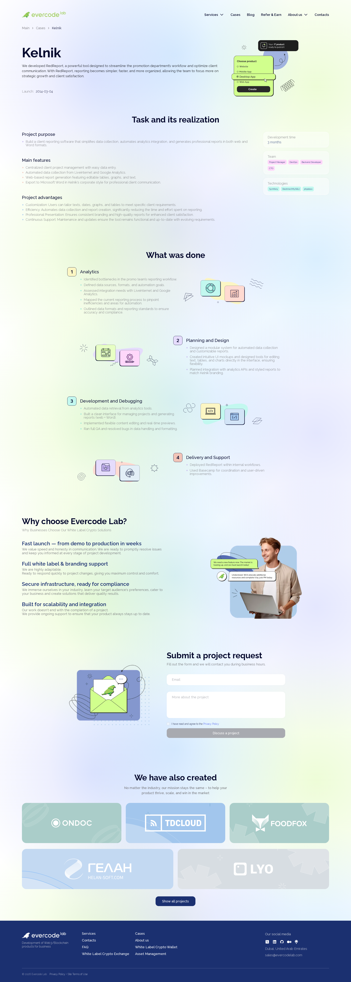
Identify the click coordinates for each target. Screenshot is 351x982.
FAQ (85, 947)
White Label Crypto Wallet (156, 947)
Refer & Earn (271, 15)
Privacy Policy (211, 723)
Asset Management (150, 954)
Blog (250, 15)
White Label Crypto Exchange (105, 954)
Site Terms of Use (78, 974)
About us (142, 940)
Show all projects (175, 901)
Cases (235, 15)
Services (89, 933)
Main (25, 28)
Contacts (322, 15)
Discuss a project (226, 733)
